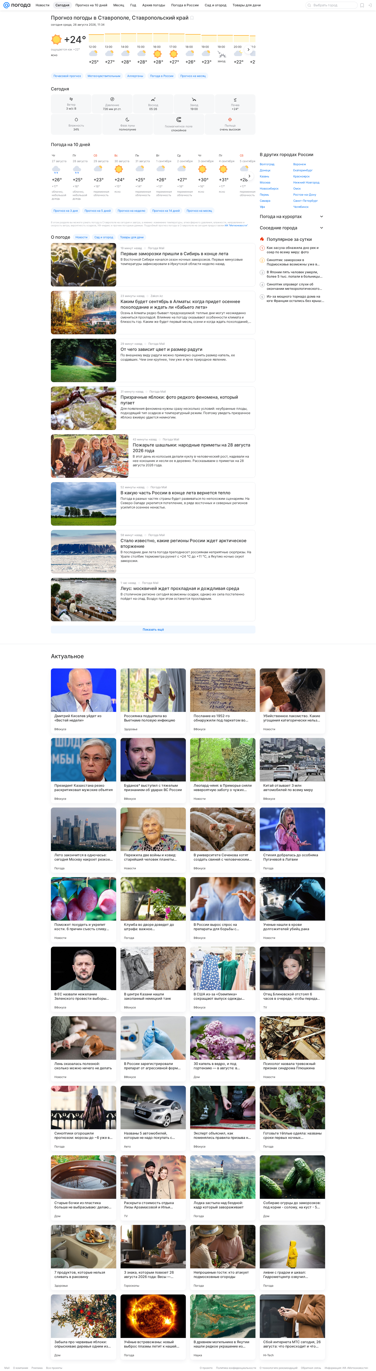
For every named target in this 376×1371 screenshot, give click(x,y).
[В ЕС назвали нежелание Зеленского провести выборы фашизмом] (83, 979)
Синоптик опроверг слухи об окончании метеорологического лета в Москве (293, 286)
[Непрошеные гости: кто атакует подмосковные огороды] (222, 1257)
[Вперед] (248, 49)
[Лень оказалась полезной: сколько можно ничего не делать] (83, 1048)
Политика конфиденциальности (236, 1367)
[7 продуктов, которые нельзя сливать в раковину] (83, 1257)
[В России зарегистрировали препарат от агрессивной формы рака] (153, 1048)
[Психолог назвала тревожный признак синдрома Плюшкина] (292, 1048)
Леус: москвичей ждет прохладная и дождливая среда (180, 588)
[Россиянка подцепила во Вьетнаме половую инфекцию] (153, 701)
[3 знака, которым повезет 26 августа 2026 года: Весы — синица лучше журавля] (153, 1257)
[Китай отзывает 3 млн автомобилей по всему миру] (292, 770)
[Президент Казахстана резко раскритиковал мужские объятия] (83, 770)
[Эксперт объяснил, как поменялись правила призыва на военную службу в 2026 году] (222, 1118)
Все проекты (54, 1367)
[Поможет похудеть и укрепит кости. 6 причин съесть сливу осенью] (83, 909)
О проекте (206, 1367)
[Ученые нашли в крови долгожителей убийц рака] (292, 909)
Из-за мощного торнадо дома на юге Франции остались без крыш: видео (294, 298)
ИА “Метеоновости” (236, 225)
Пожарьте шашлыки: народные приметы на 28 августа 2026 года (191, 447)
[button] (56, 39)
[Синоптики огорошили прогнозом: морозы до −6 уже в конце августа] (83, 1118)
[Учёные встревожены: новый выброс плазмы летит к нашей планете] (153, 1327)
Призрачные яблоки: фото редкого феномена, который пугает (179, 400)
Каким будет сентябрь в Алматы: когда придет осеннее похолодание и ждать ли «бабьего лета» (180, 304)
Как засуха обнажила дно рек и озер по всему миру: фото (293, 250)
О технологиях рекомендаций (278, 1367)
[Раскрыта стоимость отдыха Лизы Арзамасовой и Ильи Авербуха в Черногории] (153, 1188)
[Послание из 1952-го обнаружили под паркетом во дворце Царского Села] (222, 701)
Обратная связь (311, 1367)
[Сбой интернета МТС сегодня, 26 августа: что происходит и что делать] (292, 1327)
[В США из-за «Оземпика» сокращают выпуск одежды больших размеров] (222, 979)
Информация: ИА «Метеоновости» (346, 1367)
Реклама (37, 1367)
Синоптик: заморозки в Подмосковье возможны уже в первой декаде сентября (292, 262)
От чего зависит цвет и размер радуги (161, 349)
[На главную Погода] (20, 5)
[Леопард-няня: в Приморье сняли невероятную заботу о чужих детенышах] (222, 770)
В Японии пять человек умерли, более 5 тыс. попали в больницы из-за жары (293, 274)
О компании (20, 1367)
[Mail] (6, 5)
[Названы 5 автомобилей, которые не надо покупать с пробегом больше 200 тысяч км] (153, 1118)
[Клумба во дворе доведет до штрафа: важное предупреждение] (153, 909)
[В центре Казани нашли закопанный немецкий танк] (153, 979)
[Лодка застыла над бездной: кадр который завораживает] (222, 1188)
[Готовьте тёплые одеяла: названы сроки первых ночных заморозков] (292, 1118)
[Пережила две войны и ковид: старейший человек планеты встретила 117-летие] (153, 840)
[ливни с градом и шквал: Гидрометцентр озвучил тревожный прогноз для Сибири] (292, 1257)
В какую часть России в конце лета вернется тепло (175, 492)
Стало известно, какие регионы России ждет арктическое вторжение (184, 543)
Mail (7, 1367)
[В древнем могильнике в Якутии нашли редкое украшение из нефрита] (222, 1327)
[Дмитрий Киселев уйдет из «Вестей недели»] (83, 701)
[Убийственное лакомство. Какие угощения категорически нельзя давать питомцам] (292, 701)
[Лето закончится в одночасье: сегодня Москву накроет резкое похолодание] (83, 840)
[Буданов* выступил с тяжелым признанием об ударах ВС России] (153, 770)
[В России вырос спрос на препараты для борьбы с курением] (222, 909)
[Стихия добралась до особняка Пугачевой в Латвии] (292, 840)
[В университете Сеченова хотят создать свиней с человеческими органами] (222, 840)
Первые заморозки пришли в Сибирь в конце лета (174, 253)
